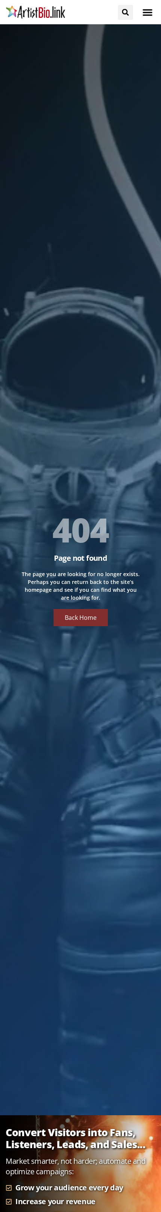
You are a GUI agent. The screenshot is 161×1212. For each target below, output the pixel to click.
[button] (147, 12)
